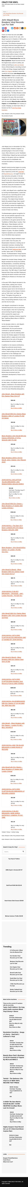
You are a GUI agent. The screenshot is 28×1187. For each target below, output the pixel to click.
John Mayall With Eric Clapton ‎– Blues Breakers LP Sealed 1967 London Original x (12, 506)
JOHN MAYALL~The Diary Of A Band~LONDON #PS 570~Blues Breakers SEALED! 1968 (12, 528)
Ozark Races (6, 1160)
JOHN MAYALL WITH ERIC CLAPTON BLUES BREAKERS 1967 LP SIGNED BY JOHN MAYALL (14, 637)
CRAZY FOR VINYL (10, 2)
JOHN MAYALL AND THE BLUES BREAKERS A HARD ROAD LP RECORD (13, 747)
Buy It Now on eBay (16, 408)
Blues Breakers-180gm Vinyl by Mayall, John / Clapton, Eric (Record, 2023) (14, 460)
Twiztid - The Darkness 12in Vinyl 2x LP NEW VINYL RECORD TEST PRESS (13, 1081)
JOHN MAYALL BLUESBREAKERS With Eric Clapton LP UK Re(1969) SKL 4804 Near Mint (13, 703)
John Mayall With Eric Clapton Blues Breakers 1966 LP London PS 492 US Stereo (14, 416)
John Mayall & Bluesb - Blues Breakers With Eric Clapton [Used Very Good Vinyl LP (13, 572)
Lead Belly (21, 171)
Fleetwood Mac (16, 249)
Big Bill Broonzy (8, 174)
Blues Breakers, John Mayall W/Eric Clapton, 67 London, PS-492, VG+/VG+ (13, 550)
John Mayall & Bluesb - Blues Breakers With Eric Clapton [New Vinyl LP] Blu (12, 659)
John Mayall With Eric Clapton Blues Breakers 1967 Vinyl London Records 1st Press (14, 615)
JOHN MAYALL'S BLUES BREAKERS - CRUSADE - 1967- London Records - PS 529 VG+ (12, 593)
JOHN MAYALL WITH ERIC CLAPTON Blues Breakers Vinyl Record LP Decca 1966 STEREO (13, 681)
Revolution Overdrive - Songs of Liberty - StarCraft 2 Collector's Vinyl (13, 1034)
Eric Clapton (8, 71)
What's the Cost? (8, 1161)
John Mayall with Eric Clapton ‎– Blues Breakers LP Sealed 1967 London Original (12, 769)
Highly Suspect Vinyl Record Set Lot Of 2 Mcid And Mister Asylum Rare (13, 1129)
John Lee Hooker (19, 65)
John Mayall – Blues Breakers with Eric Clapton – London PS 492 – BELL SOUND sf (13, 725)
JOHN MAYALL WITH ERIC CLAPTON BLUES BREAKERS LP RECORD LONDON (13, 791)
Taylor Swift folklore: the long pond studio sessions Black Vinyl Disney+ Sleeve (13, 1009)
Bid (11, 1096)
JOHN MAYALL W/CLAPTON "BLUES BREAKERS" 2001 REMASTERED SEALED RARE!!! (13, 482)
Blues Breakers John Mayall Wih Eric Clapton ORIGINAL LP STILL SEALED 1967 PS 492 (14, 438)
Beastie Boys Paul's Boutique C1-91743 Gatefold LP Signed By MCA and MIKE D (13, 1057)
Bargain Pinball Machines (10, 1158)
